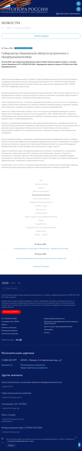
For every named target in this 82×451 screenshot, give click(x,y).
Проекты (47, 332)
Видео (41, 220)
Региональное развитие (23, 28)
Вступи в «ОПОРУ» (11, 312)
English (13, 283)
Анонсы (41, 188)
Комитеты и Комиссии (9, 327)
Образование (48, 329)
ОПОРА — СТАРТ (41, 235)
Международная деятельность (41, 202)
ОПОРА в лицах (41, 206)
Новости (9, 28)
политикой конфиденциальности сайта (21, 441)
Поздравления (41, 224)
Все (41, 180)
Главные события (41, 184)
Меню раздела (41, 36)
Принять (11, 445)
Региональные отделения (32, 365)
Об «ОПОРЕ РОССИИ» (9, 318)
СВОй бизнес (41, 231)
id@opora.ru (7, 365)
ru (78, 9)
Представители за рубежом (33, 368)
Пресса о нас (41, 209)
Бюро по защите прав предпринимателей (41, 217)
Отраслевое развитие (41, 199)
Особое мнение (41, 213)
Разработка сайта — (10, 340)
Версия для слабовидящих (69, 14)
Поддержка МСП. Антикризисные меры (41, 228)
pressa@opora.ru (7, 421)
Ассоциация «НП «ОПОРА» (11, 321)
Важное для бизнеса (41, 191)
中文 (19, 283)
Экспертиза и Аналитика (10, 333)
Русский (5, 283)
